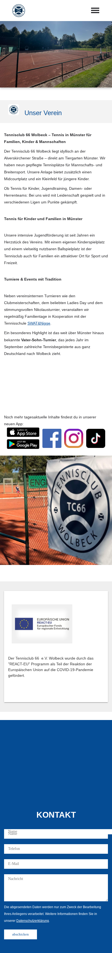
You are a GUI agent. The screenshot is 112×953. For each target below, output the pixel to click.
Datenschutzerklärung (32, 921)
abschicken (20, 934)
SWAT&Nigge (38, 323)
